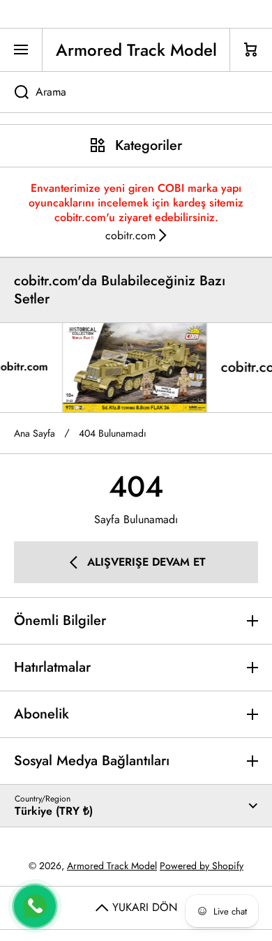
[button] (251, 50)
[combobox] (136, 92)
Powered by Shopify (201, 866)
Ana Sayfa (34, 433)
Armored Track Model (112, 866)
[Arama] (14, 92)
